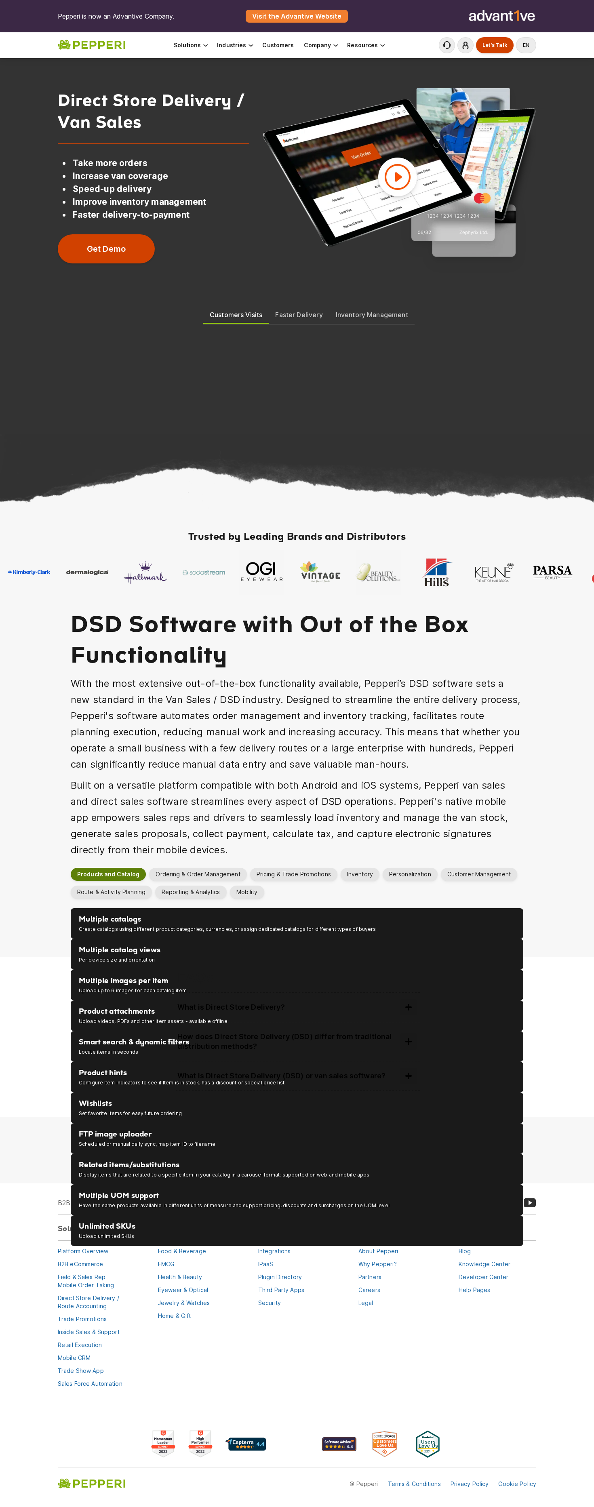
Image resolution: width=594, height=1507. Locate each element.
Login (465, 45)
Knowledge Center (484, 1264)
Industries (231, 45)
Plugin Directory (280, 1276)
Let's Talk (494, 45)
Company (317, 45)
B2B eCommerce (80, 1264)
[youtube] (529, 1202)
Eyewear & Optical (183, 1289)
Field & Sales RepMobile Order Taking (86, 1280)
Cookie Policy (517, 1483)
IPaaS (266, 1264)
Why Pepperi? (377, 1264)
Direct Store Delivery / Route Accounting (88, 1301)
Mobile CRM (74, 1357)
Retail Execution (80, 1344)
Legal (365, 1302)
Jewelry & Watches (184, 1302)
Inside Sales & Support (89, 1331)
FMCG (166, 1264)
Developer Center (483, 1276)
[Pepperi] (91, 49)
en (526, 45)
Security (269, 1302)
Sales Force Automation (90, 1383)
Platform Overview (83, 1251)
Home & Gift (174, 1315)
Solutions (187, 45)
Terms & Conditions (414, 1483)
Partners (369, 1276)
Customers (278, 45)
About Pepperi (378, 1251)
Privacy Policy (470, 1483)
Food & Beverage (182, 1251)
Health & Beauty (180, 1276)
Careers (369, 1289)
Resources (362, 45)
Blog (465, 1251)
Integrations (274, 1251)
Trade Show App (81, 1370)
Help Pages (474, 1289)
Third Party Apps (281, 1289)
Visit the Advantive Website (296, 16)
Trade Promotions (82, 1318)
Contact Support (447, 45)
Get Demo (106, 249)
